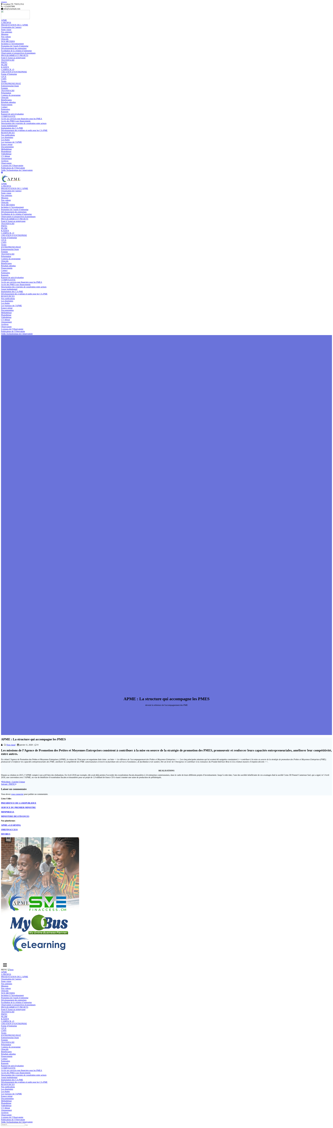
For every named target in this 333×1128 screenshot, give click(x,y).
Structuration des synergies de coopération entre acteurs (23, 123)
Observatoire (6, 163)
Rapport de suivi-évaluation (12, 114)
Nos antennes (6, 32)
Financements (6, 104)
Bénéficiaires (6, 100)
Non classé (11, 745)
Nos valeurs (6, 37)
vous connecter (17, 794)
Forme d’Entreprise (9, 74)
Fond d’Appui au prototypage (13, 58)
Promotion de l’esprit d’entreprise (14, 46)
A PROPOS (6, 22)
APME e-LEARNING (11, 825)
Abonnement (6, 158)
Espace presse (6, 144)
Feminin (4, 88)
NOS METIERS (8, 41)
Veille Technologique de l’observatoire (17, 170)
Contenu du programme (11, 95)
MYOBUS (5, 834)
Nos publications (8, 135)
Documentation (7, 147)
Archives (4, 161)
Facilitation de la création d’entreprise (16, 51)
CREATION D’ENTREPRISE (14, 72)
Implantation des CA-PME (12, 128)
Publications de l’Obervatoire (13, 168)
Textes (3, 81)
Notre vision (6, 30)
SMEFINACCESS (9, 829)
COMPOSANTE (8, 116)
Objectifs (4, 39)
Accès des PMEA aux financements (15, 121)
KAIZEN (5, 67)
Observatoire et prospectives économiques (18, 53)
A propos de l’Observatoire (12, 165)
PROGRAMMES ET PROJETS (14, 55)
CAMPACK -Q (7, 69)
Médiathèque (6, 149)
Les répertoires (7, 137)
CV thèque (5, 156)
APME (4, 20)
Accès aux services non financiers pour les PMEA (21, 119)
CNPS (3, 79)
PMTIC (4, 62)
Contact (4, 107)
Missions (4, 34)
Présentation (6, 93)
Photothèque (6, 151)
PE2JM (4, 65)
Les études (5, 140)
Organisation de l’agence (11, 27)
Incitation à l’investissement (12, 44)
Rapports (4, 112)
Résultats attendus (8, 102)
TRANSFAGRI (7, 60)
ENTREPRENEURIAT (11, 83)
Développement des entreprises (14, 48)
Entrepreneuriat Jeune (10, 86)
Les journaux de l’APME (11, 142)
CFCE (3, 76)
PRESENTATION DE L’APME (14, 25)
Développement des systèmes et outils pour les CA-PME (24, 130)
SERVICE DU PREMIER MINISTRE (18, 807)
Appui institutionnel (9, 126)
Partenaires (5, 109)
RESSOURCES (8, 133)
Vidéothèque (6, 154)
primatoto (4, 2)
